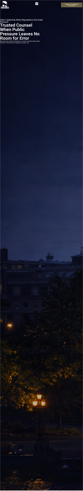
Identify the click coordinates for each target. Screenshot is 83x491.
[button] (36, 3)
